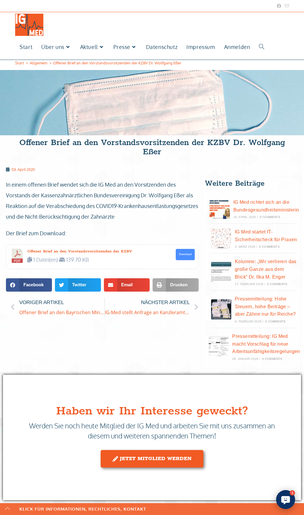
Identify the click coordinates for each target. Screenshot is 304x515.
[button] (29, 285)
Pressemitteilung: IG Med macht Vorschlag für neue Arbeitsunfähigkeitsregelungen (266, 344)
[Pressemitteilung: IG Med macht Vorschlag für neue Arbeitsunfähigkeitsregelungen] (219, 346)
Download (185, 254)
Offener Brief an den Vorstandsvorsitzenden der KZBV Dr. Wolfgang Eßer (117, 63)
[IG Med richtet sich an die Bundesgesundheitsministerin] (220, 209)
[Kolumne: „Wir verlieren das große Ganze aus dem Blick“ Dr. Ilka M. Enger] (221, 272)
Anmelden (237, 47)
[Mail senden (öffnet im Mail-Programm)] (286, 6)
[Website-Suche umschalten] (261, 47)
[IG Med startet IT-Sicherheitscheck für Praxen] (221, 238)
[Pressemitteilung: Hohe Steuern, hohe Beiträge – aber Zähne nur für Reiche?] (221, 309)
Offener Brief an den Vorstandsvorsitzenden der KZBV (79, 251)
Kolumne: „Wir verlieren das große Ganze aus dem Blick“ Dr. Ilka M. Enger (266, 269)
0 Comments (270, 217)
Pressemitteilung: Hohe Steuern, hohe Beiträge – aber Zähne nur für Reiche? (265, 306)
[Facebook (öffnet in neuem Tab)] (279, 6)
